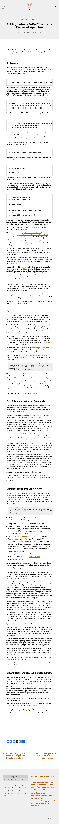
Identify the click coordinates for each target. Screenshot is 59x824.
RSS (44, 790)
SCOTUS (48, 790)
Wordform (44, 803)
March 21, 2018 (29, 369)
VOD (41, 798)
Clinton (36, 778)
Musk (51, 784)
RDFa (40, 790)
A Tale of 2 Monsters (35, 776)
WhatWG (52, 801)
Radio (32, 790)
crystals (33, 780)
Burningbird (11, 819)
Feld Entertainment (36, 782)
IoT (37, 784)
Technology (34, 19)
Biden (41, 776)
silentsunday (38, 793)
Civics (32, 778)
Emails (44, 780)
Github (24, 269)
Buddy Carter (48, 776)
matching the (48, 342)
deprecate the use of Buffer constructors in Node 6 (32, 235)
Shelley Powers (25, 32)
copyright (41, 778)
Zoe (42, 805)
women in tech (35, 803)
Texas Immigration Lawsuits (41, 796)
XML (39, 805)
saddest (23, 412)
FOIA (42, 782)
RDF (36, 790)
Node (32, 787)
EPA (48, 780)
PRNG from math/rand (21, 536)
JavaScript (24, 19)
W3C (45, 798)
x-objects (34, 805)
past (46, 227)
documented (37, 227)
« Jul (13, 798)
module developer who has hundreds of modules (33, 355)
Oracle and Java (24, 711)
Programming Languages (47, 787)
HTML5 (33, 784)
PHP (39, 787)
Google (46, 782)
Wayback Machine (35, 801)
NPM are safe (35, 557)
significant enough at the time (31, 233)
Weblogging (45, 801)
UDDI (38, 798)
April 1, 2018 (37, 32)
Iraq (40, 784)
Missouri (45, 784)
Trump (34, 798)
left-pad (34, 393)
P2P (36, 787)
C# (53, 776)
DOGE (40, 780)
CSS (37, 780)
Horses (51, 782)
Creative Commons (48, 778)
